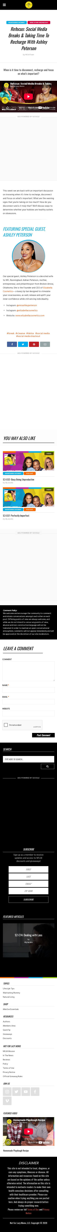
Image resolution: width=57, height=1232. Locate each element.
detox (31, 333)
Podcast (29, 473)
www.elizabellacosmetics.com (29, 315)
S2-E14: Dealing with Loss (28, 935)
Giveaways (7, 1034)
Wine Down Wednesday (39, 22)
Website (6, 708)
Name (5, 685)
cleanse (21, 333)
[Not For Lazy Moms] (28, 5)
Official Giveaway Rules (13, 1076)
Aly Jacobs (9, 483)
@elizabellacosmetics (27, 310)
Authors (6, 1021)
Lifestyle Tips (8, 988)
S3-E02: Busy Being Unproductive (18, 479)
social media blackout (29, 336)
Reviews (6, 1059)
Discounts (7, 1038)
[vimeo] (7, 1101)
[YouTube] (25, 1091)
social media (43, 333)
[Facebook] (35, 1091)
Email (5, 697)
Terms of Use (8, 1068)
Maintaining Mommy (16, 22)
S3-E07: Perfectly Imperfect (16, 515)
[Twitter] (16, 1091)
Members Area (9, 1025)
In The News (8, 1055)
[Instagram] (7, 1091)
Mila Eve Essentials (11, 1009)
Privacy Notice (9, 1072)
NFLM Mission (9, 1051)
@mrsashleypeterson (27, 305)
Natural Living (8, 997)
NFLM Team (29, 55)
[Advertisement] (28, 149)
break (11, 333)
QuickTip (6, 1030)
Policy (5, 1064)
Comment (7, 659)
